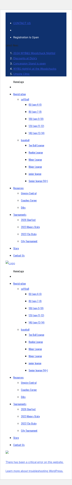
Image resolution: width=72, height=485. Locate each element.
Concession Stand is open (29, 63)
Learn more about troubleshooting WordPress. (34, 470)
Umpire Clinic (21, 73)
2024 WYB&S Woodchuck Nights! (34, 53)
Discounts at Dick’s (25, 58)
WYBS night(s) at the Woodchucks (34, 68)
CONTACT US (22, 23)
